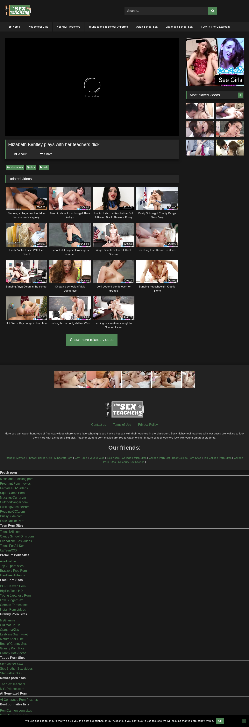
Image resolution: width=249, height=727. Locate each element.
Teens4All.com (10, 531)
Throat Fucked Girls (39, 457)
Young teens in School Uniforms (108, 26)
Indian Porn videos (13, 609)
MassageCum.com (13, 497)
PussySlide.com (11, 516)
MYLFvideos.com (12, 688)
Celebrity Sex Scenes (131, 461)
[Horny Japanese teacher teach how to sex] (230, 129)
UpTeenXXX (8, 550)
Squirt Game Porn (12, 493)
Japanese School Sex (179, 26)
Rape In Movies (15, 457)
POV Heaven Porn (13, 586)
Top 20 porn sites (12, 566)
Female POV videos (14, 488)
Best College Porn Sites (186, 457)
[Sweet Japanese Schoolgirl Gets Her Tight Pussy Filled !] (230, 111)
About (22, 154)
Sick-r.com (113, 457)
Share (48, 154)
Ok (220, 720)
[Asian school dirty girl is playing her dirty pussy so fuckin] (200, 148)
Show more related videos (92, 340)
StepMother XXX (11, 664)
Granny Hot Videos (13, 653)
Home (16, 26)
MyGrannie (7, 620)
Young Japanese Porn (15, 595)
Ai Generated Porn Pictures (19, 699)
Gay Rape (81, 457)
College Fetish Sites (134, 457)
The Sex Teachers (12, 684)
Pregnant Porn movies (15, 483)
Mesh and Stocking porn (16, 479)
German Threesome (14, 604)
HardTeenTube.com (13, 575)
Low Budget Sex (11, 600)
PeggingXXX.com (12, 511)
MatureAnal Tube (12, 639)
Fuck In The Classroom (215, 26)
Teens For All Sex (12, 545)
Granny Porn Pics (12, 648)
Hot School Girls (38, 26)
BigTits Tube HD (11, 590)
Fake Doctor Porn (12, 521)
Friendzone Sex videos (16, 541)
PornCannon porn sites (16, 710)
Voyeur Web (96, 457)
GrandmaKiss (9, 629)
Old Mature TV (10, 625)
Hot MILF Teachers (68, 26)
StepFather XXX (11, 673)
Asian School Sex (147, 26)
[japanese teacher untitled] (200, 111)
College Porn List (159, 457)
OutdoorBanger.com (14, 502)
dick (33, 167)
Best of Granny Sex (13, 643)
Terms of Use (122, 424)
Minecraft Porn (63, 457)
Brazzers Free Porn (13, 570)
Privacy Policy (148, 424)
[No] (244, 721)
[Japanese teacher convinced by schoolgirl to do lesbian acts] (230, 148)
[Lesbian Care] (200, 129)
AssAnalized (9, 561)
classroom (17, 167)
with (45, 167)
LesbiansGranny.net (14, 634)
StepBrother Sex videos (16, 668)
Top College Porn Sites (217, 457)
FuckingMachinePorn (15, 507)
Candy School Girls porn (17, 536)
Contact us (98, 424)
